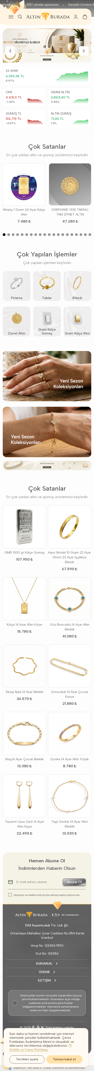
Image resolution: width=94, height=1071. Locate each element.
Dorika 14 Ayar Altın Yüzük (70, 759)
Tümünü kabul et (64, 1059)
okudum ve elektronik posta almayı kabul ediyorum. (46, 895)
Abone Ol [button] (74, 882)
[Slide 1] (44, 46)
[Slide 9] (40, 234)
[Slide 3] (13, 234)
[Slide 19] (85, 234)
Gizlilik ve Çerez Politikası (28, 1050)
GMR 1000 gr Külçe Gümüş (24, 552)
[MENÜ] (11, 16)
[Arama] (20, 16)
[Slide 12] (53, 234)
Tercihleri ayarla (27, 1059)
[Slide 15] (67, 234)
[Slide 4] (17, 234)
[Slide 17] (76, 234)
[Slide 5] (22, 234)
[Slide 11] (49, 234)
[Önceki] (10, 51)
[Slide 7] (31, 234)
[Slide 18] (81, 234)
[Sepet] (84, 16)
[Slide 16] (71, 234)
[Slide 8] (35, 234)
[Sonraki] (84, 51)
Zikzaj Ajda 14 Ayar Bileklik (24, 692)
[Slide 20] (90, 234)
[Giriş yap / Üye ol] (75, 16)
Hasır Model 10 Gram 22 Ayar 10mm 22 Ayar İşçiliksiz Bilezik (69, 557)
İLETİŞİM (44, 980)
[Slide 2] (49, 46)
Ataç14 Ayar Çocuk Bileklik (24, 759)
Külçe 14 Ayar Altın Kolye (24, 625)
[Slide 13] (58, 234)
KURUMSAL (44, 964)
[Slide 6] (26, 234)
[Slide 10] (44, 234)
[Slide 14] (62, 234)
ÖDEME (44, 972)
